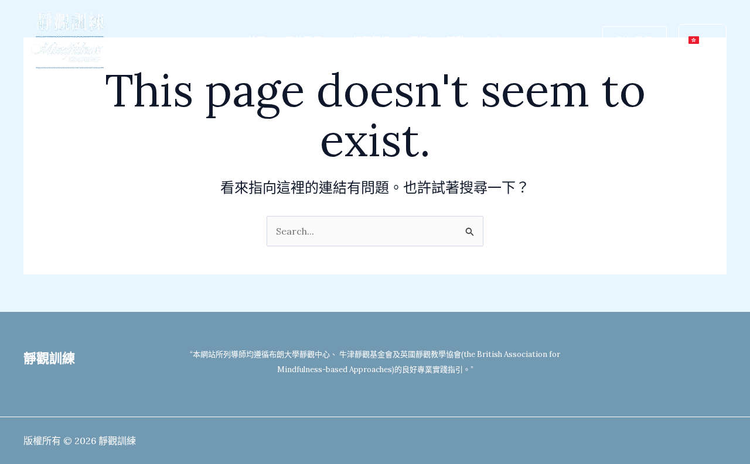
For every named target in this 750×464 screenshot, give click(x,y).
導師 (418, 41)
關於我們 (303, 41)
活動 (455, 41)
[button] (328, 41)
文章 (493, 41)
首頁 (256, 41)
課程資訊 (371, 41)
